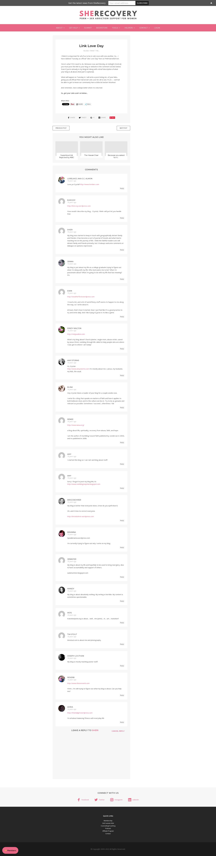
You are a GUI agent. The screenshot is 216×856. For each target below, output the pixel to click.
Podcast (108, 828)
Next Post (123, 128)
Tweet (84, 117)
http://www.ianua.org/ (75, 425)
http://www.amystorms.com (78, 369)
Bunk (70, 387)
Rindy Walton (74, 328)
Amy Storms (73, 360)
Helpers (129, 28)
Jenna (70, 261)
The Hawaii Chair (91, 155)
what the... (94, 51)
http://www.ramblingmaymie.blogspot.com (83, 484)
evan (69, 291)
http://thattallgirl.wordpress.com (79, 713)
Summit (88, 28)
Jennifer (71, 559)
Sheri (70, 230)
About (59, 28)
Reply (122, 188)
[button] (10, 850)
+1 (94, 117)
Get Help (73, 28)
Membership (108, 821)
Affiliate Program (108, 831)
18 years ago (71, 181)
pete (69, 613)
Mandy (70, 589)
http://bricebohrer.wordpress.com (80, 516)
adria (70, 707)
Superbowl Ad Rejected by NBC (66, 156)
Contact (143, 28)
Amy (69, 454)
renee (70, 419)
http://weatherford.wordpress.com (80, 296)
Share (72, 117)
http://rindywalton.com (76, 334)
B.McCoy (71, 200)
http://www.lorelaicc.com (89, 184)
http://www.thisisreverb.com (78, 683)
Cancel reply (118, 731)
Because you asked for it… (116, 156)
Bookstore (102, 28)
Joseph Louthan (75, 656)
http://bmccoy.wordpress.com (79, 206)
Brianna (71, 532)
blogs (86, 51)
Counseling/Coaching (108, 826)
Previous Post (61, 128)
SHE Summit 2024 (108, 823)
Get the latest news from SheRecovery (87, 3)
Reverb (70, 677)
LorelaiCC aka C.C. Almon (79, 178)
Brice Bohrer (74, 500)
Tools (115, 28)
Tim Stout (72, 634)
